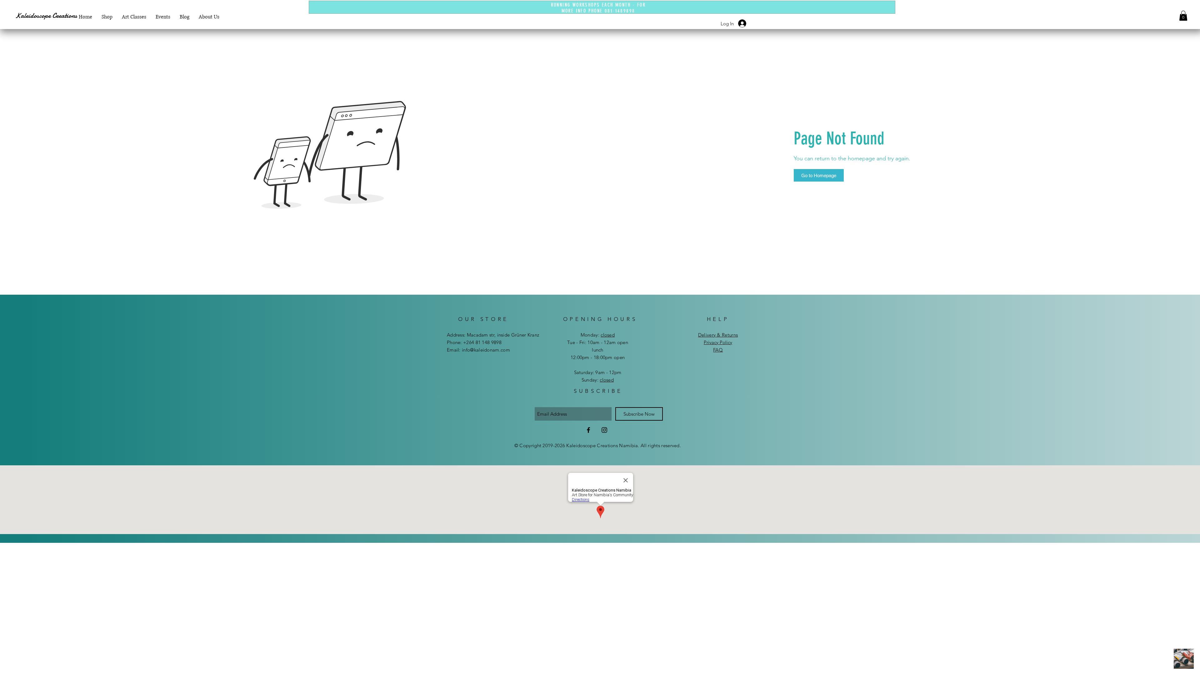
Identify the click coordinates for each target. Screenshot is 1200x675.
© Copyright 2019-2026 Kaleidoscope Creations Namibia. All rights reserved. (597, 445)
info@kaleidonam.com (486, 350)
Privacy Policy (718, 342)
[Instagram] (604, 430)
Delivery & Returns (718, 335)
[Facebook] (588, 430)
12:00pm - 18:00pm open (598, 357)
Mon (585, 335)
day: (602, 335)
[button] (1183, 16)
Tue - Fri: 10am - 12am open (597, 342)
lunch (597, 350)
